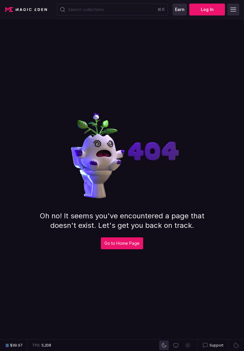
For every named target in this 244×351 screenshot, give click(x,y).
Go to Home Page (122, 243)
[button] (212, 345)
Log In (207, 9)
